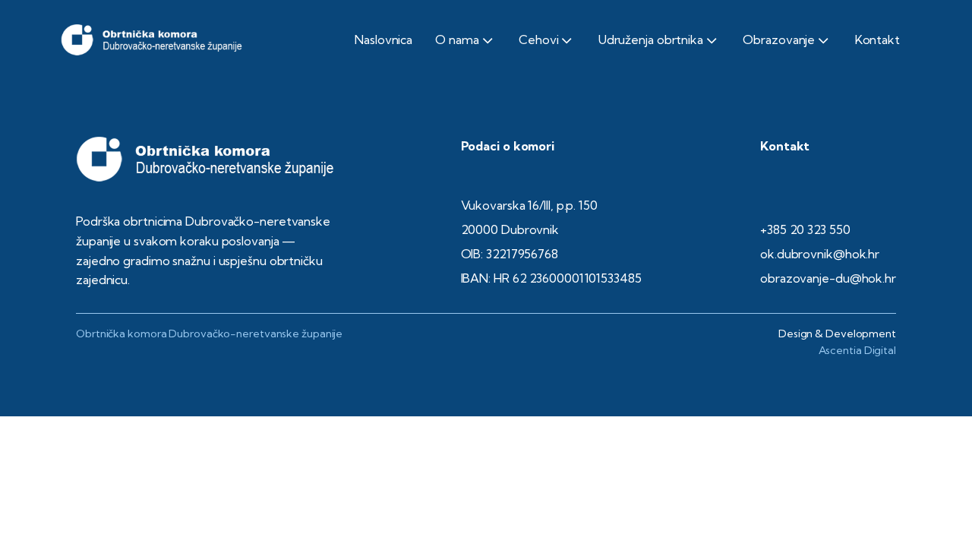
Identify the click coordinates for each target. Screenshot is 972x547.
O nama (456, 39)
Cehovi (538, 39)
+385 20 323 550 (805, 229)
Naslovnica (383, 39)
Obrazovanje (779, 39)
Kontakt (877, 39)
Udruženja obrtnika (650, 39)
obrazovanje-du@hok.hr (828, 278)
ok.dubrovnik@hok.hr (819, 253)
